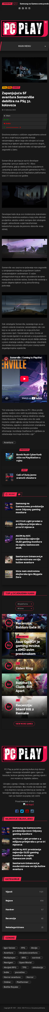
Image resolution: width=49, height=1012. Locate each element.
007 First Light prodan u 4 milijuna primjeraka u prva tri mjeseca (29, 524)
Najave (9, 900)
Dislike (8, 123)
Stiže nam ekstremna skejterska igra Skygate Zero (29, 574)
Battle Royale (11, 987)
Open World (25, 962)
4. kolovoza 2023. (10, 110)
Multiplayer (9, 957)
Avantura (8, 442)
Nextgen (8, 962)
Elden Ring (24, 668)
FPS (23, 948)
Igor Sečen (9, 948)
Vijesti (9, 892)
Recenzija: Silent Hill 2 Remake (25, 709)
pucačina (19, 972)
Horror (30, 977)
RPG (24, 957)
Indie (6, 972)
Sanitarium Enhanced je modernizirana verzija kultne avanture (29, 559)
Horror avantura (12, 977)
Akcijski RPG (10, 967)
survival (36, 957)
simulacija (38, 967)
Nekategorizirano (15, 927)
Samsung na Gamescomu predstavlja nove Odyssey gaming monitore (27, 831)
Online (7, 982)
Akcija (34, 948)
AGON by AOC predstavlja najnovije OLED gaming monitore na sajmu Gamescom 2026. (29, 541)
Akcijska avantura (28, 953)
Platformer (22, 982)
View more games (24, 724)
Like (7, 120)
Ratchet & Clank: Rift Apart (24, 687)
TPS (24, 967)
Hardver (10, 909)
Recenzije (11, 918)
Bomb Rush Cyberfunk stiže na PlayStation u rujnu (29, 457)
